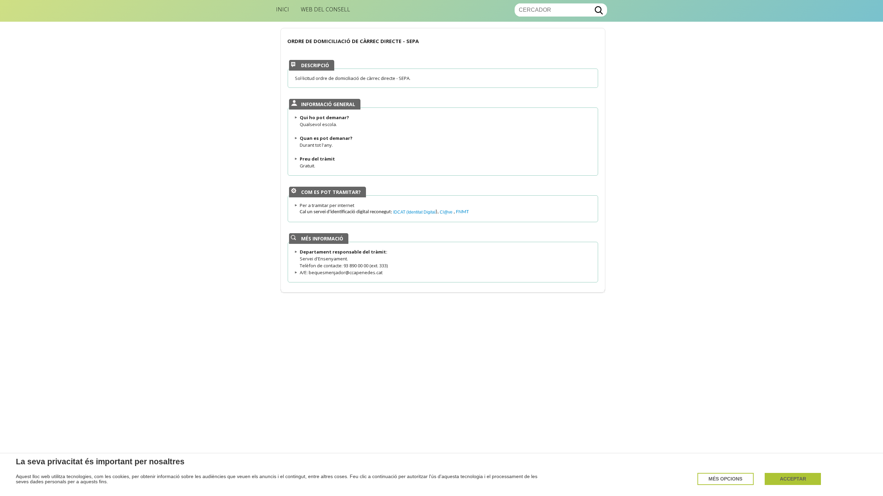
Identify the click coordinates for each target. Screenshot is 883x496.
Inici (282, 9)
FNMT (462, 212)
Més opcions (725, 479)
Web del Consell (325, 9)
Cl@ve (447, 212)
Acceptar (793, 479)
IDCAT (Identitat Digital (414, 212)
